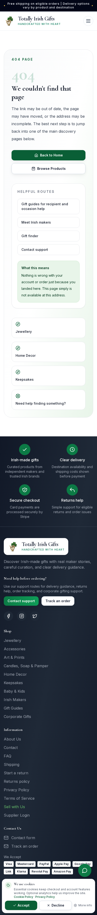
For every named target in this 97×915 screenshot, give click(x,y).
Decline (58, 905)
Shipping (11, 764)
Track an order (57, 601)
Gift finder (29, 236)
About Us (12, 739)
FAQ (7, 756)
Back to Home (51, 155)
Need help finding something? (41, 403)
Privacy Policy (16, 789)
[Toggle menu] (88, 21)
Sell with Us (14, 806)
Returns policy (17, 781)
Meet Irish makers (36, 222)
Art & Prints (14, 657)
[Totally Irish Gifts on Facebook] (8, 616)
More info (85, 905)
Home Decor (26, 355)
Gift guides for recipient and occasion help (44, 206)
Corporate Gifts (17, 716)
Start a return (16, 773)
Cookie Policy (23, 897)
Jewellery (24, 331)
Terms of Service (19, 798)
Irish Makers (15, 699)
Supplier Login (17, 815)
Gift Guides (13, 708)
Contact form (23, 837)
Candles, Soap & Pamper (26, 665)
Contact (11, 747)
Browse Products (51, 169)
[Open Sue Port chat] (84, 870)
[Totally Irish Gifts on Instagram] (21, 616)
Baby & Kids (14, 691)
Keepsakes (25, 379)
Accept (23, 905)
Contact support (34, 250)
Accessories (14, 649)
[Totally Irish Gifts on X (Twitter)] (35, 616)
